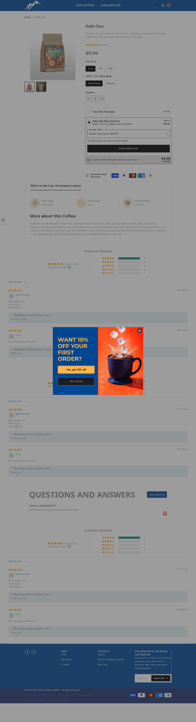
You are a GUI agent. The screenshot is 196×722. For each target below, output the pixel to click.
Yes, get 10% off (76, 369)
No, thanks (76, 381)
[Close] (139, 330)
